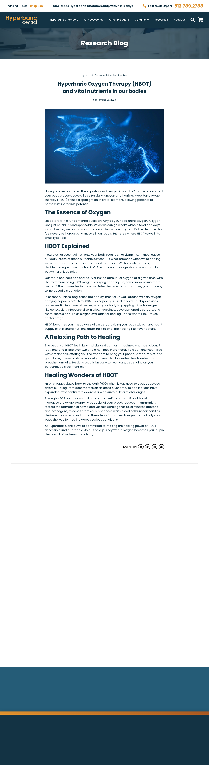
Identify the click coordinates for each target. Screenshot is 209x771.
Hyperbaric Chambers (64, 19)
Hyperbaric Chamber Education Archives (105, 75)
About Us (180, 19)
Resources (161, 19)
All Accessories (93, 19)
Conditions (142, 19)
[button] (193, 20)
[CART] (200, 19)
